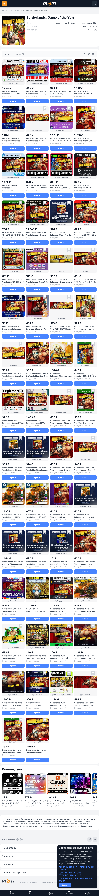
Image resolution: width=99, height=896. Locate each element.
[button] (10, 893)
